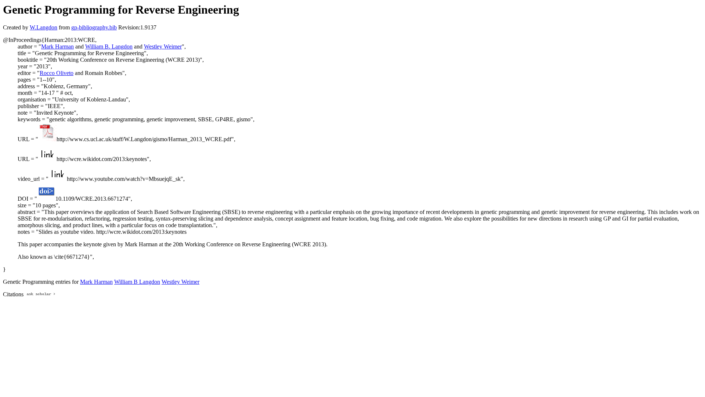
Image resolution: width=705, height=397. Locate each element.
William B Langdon (137, 282)
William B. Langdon (109, 46)
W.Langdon (43, 27)
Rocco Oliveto (56, 73)
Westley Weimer (163, 46)
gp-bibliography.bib (94, 27)
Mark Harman (57, 46)
